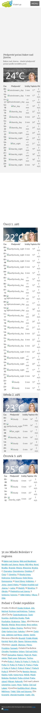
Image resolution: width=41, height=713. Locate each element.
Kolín (10, 675)
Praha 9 (5, 672)
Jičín (33, 608)
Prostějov (5, 648)
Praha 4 (7, 668)
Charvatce (7, 571)
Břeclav (12, 625)
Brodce (35, 568)
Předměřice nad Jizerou (20, 591)
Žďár (3, 598)
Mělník (26, 675)
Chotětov (28, 571)
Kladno (5, 675)
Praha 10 (18, 662)
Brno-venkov (32, 625)
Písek (27, 618)
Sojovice (13, 595)
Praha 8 (35, 668)
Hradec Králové (23, 608)
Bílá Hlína (29, 565)
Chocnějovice (18, 571)
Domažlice (12, 655)
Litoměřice (6, 685)
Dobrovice (6, 578)
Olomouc (22, 645)
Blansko (5, 625)
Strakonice (15, 621)
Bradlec (5, 568)
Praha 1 (11, 662)
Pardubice (14, 651)
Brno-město (21, 625)
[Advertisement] (20, 30)
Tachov (30, 658)
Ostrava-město (30, 641)
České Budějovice (20, 615)
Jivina (4, 585)
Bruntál (22, 638)
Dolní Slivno (28, 578)
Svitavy (22, 651)
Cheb (4, 631)
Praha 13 (5, 665)
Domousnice (7, 581)
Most (19, 685)
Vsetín (27, 695)
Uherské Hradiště (17, 695)
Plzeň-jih (27, 655)
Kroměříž (5, 695)
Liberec (26, 635)
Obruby (5, 591)
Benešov (26, 672)
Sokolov (21, 631)
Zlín (32, 695)
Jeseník (14, 645)
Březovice (27, 568)
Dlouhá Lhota (25, 575)
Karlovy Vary (12, 631)
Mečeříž (21, 588)
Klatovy (20, 655)
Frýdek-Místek (31, 638)
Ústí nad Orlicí (31, 651)
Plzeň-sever (12, 658)
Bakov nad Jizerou (11, 561)
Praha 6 (21, 668)
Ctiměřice (12, 575)
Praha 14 (13, 665)
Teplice (25, 685)
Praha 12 (35, 662)
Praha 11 (27, 662)
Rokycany (22, 658)
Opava (20, 641)
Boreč (36, 565)
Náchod (5, 611)
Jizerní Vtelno (13, 585)
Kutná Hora (18, 675)
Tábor (23, 621)
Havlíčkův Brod (23, 688)
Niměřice (31, 588)
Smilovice (5, 595)
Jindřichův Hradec (16, 618)
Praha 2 (29, 665)
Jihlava (33, 688)
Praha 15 (21, 665)
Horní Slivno (20, 581)
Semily (32, 635)
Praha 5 (14, 668)
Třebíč (13, 691)
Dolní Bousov (16, 578)
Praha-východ (23, 678)
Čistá (4, 575)
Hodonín (5, 628)
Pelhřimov (6, 691)
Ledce (12, 588)
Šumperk (14, 648)
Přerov (29, 645)
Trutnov (31, 611)
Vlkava (34, 595)
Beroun (33, 672)
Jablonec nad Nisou (14, 635)
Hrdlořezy (30, 581)
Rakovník (19, 681)
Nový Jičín (13, 641)
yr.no (33, 707)
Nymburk (13, 678)
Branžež (12, 568)
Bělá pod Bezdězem (28, 561)
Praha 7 (28, 668)
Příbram (11, 681)
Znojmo (19, 628)
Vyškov (12, 628)
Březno (19, 568)
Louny (13, 685)
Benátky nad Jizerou (10, 565)
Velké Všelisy (25, 595)
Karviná (5, 641)
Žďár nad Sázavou (24, 691)
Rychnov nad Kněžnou (18, 611)
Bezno (21, 565)
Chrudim (5, 651)
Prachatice (6, 621)
